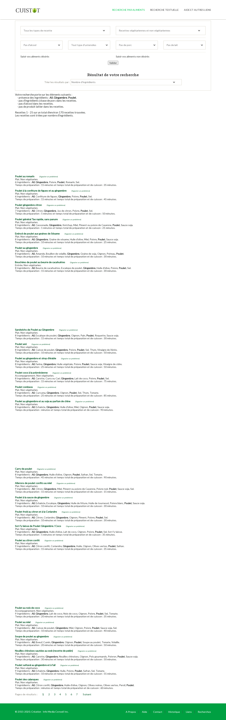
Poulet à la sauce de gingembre (32, 497)
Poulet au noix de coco (27, 607)
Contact (157, 711)
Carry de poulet (23, 468)
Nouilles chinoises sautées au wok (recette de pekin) (44, 650)
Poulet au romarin (24, 176)
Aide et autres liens (197, 9)
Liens (189, 711)
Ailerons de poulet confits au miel (33, 482)
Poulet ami (21, 343)
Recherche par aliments (128, 9)
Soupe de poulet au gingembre (32, 636)
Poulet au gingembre (26, 247)
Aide (144, 711)
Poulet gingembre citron (28, 204)
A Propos (131, 711)
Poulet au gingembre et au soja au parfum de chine (42, 401)
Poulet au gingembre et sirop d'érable (35, 358)
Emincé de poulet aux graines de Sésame (37, 233)
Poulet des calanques (27, 679)
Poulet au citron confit (27, 540)
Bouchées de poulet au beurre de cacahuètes (40, 262)
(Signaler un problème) (48, 176)
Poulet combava (24, 386)
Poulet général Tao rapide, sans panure (36, 219)
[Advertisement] (113, 144)
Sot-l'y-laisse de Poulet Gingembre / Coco (38, 525)
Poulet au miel (23, 622)
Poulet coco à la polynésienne (31, 372)
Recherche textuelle (164, 9)
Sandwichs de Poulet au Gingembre (34, 329)
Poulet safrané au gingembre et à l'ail (35, 664)
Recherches (204, 711)
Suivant (87, 694)
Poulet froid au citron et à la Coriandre (36, 511)
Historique (174, 711)
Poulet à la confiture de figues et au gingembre (41, 190)
